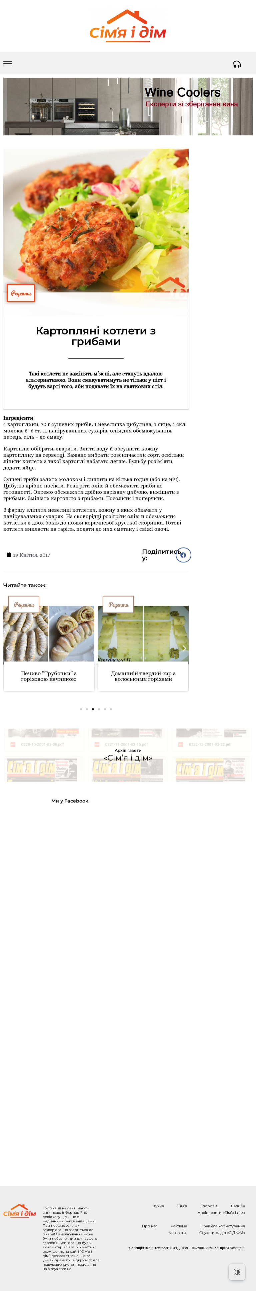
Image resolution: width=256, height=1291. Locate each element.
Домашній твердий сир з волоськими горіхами (49, 676)
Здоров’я (209, 1206)
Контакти (177, 1232)
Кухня (158, 1206)
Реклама (179, 1226)
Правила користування (222, 1226)
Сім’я (182, 1206)
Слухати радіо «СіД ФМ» (222, 1232)
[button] (183, 554)
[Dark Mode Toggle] (237, 1272)
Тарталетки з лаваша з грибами (143, 676)
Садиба (238, 1206)
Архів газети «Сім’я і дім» (221, 1212)
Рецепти (21, 293)
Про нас (149, 1226)
